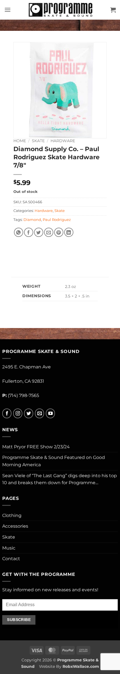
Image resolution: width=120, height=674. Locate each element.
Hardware (63, 141)
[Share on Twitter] (38, 232)
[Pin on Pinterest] (58, 232)
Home (19, 141)
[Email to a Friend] (48, 232)
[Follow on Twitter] (28, 413)
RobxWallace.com (81, 666)
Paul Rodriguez (57, 220)
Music (8, 548)
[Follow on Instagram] (17, 413)
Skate (38, 141)
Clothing (11, 515)
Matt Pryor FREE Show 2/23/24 (36, 446)
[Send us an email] (39, 413)
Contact (11, 558)
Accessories (15, 526)
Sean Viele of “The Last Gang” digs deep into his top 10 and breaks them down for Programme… (59, 479)
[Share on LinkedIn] (68, 232)
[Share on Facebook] (28, 232)
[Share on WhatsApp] (18, 232)
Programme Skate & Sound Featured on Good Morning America (53, 461)
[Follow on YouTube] (50, 413)
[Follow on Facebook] (6, 413)
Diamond (32, 220)
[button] (7, 10)
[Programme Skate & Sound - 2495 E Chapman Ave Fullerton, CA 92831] (60, 10)
